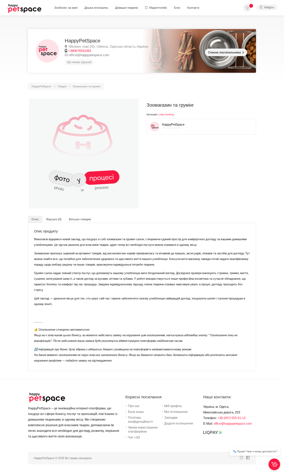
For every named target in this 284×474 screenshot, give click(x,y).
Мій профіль (173, 406)
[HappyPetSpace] (25, 8)
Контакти (193, 7)
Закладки (171, 417)
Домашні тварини (126, 7)
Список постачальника (224, 52)
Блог (177, 7)
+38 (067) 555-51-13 (232, 418)
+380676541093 (79, 51)
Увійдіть (268, 7)
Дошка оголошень (96, 7)
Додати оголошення (178, 423)
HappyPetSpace (82, 41)
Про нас (134, 406)
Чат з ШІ (134, 437)
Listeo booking (166, 114)
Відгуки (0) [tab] (53, 219)
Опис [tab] (35, 219)
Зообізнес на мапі (65, 7)
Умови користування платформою (143, 429)
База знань (136, 411)
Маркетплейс (158, 7)
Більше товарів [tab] (80, 219)
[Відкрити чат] (274, 464)
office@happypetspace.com (89, 55)
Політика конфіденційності (140, 419)
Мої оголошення (176, 411)
